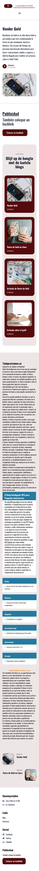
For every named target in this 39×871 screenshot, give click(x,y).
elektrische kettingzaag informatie (18, 633)
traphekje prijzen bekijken (15, 661)
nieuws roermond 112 (14, 647)
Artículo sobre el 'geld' (16, 330)
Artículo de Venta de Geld (18, 288)
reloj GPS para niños (13, 502)
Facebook (9, 834)
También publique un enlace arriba (19, 670)
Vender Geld (11, 28)
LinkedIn (9, 842)
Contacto (5, 821)
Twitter (8, 838)
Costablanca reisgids (14, 619)
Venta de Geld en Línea (17, 247)
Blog (4, 817)
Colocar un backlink (15, 132)
